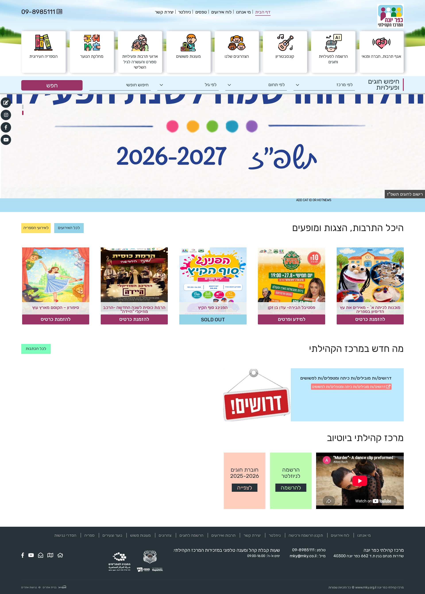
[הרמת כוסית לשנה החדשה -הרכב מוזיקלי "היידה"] (134, 280)
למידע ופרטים (291, 319)
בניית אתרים (49, 587)
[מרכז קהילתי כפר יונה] (390, 27)
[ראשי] (60, 555)
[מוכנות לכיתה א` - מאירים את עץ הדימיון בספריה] (370, 280)
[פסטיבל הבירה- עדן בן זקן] (291, 280)
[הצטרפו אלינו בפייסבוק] (22, 555)
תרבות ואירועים (223, 535)
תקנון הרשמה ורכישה (306, 535)
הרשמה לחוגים (191, 535)
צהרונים (165, 535)
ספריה (89, 535)
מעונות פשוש (140, 535)
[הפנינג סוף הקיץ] (212, 280)
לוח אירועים (340, 535)
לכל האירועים (69, 227)
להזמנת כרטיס (370, 319)
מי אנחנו (364, 535)
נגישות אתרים (29, 587)
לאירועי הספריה (36, 227)
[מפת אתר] (50, 555)
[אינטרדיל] (62, 587)
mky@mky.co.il (303, 556)
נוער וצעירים (112, 535)
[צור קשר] (40, 555)
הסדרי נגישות (65, 535)
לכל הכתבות (36, 348)
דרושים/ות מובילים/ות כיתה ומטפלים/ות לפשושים (349, 386)
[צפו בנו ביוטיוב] (31, 555)
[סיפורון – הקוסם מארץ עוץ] (55, 280)
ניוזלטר (275, 535)
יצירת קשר (252, 535)
